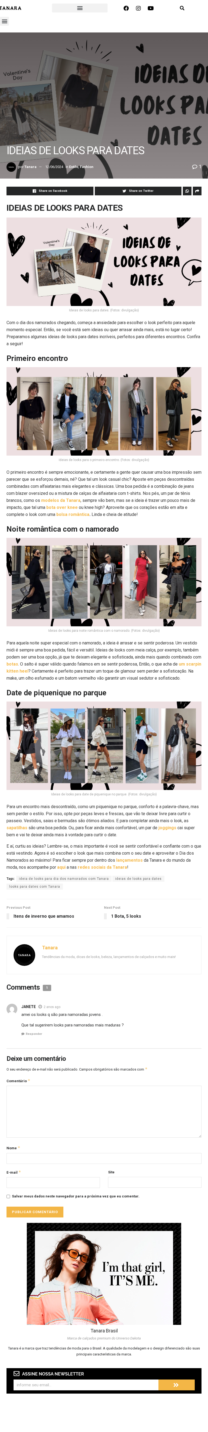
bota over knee (62, 507)
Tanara (30, 167)
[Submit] (176, 1385)
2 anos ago (52, 1007)
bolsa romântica (72, 514)
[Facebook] (126, 8)
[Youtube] (150, 8)
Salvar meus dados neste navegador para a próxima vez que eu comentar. (75, 1196)
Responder (34, 1034)
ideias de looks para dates (138, 879)
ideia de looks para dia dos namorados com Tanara (64, 879)
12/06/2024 (54, 167)
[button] (80, 8)
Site (111, 1172)
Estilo (73, 167)
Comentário (18, 1080)
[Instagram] (138, 8)
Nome (13, 1147)
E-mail (13, 1172)
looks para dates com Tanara (34, 886)
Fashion (86, 167)
